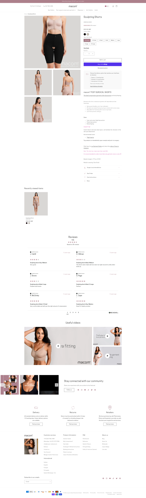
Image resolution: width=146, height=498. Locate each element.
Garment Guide (67, 438)
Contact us (46, 449)
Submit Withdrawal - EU (50, 473)
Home (25, 14)
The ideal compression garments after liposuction (97, 95)
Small (107, 40)
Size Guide (86, 48)
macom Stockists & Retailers (70, 454)
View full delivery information (96, 86)
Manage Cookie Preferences (51, 454)
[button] (43, 6)
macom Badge (105, 446)
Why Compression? (68, 441)
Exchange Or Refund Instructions (71, 446)
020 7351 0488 (49, 6)
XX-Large (93, 43)
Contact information (117, 492)
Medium (112, 40)
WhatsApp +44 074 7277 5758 (51, 441)
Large (118, 40)
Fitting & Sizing (86, 446)
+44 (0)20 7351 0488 (49, 438)
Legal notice (119, 494)
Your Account (47, 452)
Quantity (86, 50)
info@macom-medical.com (50, 444)
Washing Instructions (68, 449)
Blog (103, 438)
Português (46, 470)
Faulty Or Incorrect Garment (90, 449)
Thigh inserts (90, 137)
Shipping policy (109, 492)
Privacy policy (93, 492)
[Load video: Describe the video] (58, 346)
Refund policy (86, 492)
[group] (73, 241)
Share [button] (85, 181)
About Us (104, 441)
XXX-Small (87, 40)
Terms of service (100, 492)
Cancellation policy (111, 494)
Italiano (46, 462)
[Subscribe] (50, 482)
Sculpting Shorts (30, 218)
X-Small (101, 40)
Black (85, 34)
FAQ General (86, 438)
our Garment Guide (96, 146)
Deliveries (85, 441)
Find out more (36, 424)
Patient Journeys (67, 452)
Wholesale (104, 444)
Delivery (46, 446)
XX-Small (94, 40)
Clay (88, 34)
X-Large (86, 43)
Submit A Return (87, 444)
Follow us (69, 390)
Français (46, 467)
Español (46, 465)
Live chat (104, 449)
